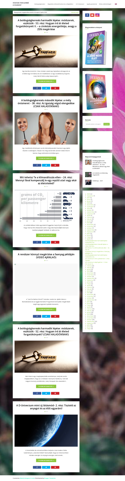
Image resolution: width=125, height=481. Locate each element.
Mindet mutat (75, 12)
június (88, 199)
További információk (45, 81)
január (89, 201)
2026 (88, 194)
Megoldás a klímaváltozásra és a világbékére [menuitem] (60, 4)
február (89, 219)
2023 (88, 223)
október (89, 210)
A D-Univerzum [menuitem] (80, 4)
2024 (88, 208)
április (88, 215)
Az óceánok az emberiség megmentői (100, 174)
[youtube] (92, 15)
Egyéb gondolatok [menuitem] (92, 4)
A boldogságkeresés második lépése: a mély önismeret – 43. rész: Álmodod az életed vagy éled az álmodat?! (101, 164)
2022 (88, 271)
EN (116, 4)
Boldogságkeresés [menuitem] (40, 4)
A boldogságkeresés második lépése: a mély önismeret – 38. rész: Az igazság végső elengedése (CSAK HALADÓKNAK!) (46, 103)
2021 (88, 293)
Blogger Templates (50, 478)
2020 (88, 314)
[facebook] (87, 15)
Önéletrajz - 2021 (98, 181)
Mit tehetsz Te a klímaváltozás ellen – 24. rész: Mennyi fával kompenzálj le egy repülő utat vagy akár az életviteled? (46, 180)
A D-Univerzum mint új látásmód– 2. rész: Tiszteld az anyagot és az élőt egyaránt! (46, 407)
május (89, 237)
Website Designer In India (27, 478)
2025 (88, 203)
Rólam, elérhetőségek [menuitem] (105, 4)
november (90, 206)
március (89, 217)
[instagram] (97, 15)
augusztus (90, 196)
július (88, 198)
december (90, 205)
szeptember (90, 212)
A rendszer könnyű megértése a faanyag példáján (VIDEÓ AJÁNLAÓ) (46, 256)
